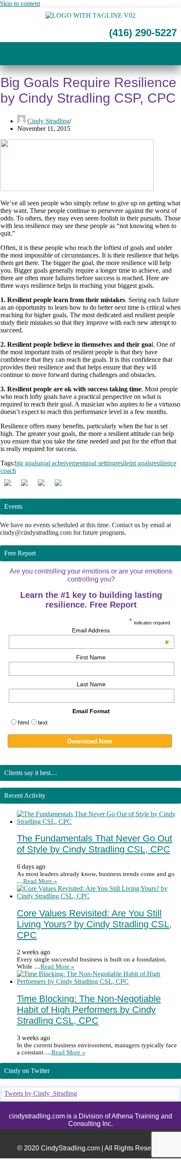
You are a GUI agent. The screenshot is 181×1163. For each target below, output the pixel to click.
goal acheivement (62, 463)
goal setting (100, 463)
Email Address (120, 630)
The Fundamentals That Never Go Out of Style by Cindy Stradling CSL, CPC (94, 844)
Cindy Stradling (48, 121)
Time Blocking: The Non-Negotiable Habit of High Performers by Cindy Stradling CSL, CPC (89, 1009)
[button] (90, 54)
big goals (27, 463)
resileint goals (133, 463)
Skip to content (20, 3)
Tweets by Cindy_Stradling (40, 1093)
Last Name (91, 684)
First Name (91, 657)
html (23, 722)
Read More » (40, 881)
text (43, 722)
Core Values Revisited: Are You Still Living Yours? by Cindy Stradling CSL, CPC (94, 924)
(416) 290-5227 (141, 32)
